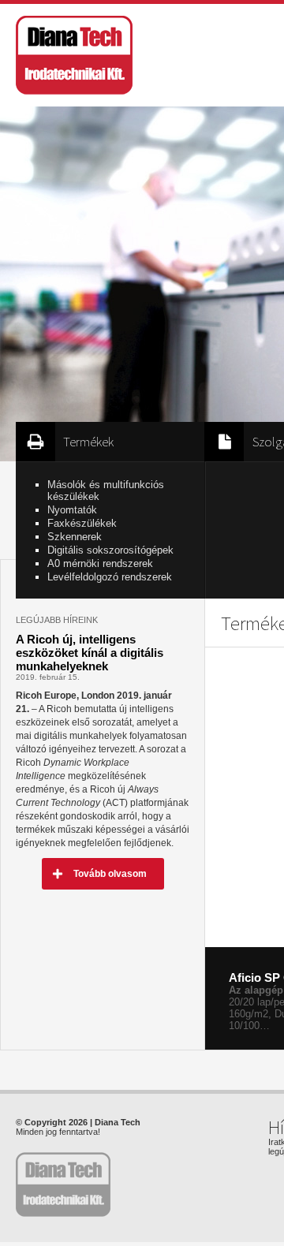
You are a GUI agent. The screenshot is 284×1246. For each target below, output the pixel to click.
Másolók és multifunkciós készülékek (105, 490)
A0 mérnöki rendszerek (100, 563)
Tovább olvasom (110, 873)
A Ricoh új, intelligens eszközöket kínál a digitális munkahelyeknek (89, 652)
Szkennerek (74, 537)
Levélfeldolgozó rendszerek (109, 577)
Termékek (88, 441)
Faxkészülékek (82, 523)
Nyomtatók (72, 510)
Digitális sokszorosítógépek (110, 550)
